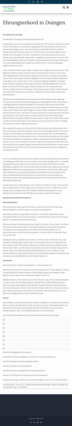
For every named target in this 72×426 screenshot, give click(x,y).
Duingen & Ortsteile (31, 385)
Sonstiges (61, 385)
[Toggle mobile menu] (68, 7)
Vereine (15, 387)
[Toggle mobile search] (64, 7)
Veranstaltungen (7, 387)
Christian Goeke (9, 385)
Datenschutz (39, 418)
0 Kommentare (22, 387)
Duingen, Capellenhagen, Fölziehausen (47, 385)
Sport (66, 385)
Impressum (32, 418)
